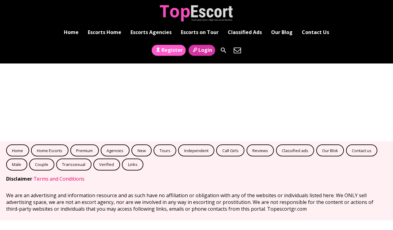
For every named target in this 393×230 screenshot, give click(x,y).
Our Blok (330, 150)
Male (16, 164)
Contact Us (315, 32)
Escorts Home (104, 32)
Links (133, 164)
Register (172, 50)
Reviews (260, 150)
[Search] (223, 50)
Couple (41, 164)
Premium (84, 150)
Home (71, 32)
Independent (196, 150)
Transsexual (73, 164)
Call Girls (230, 150)
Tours (165, 150)
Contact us (362, 150)
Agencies (115, 150)
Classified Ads (245, 32)
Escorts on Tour (200, 32)
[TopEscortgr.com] (196, 13)
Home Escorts (49, 150)
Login (205, 50)
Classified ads (295, 150)
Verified (106, 164)
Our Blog (282, 32)
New (142, 150)
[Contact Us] (237, 50)
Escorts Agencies (151, 32)
